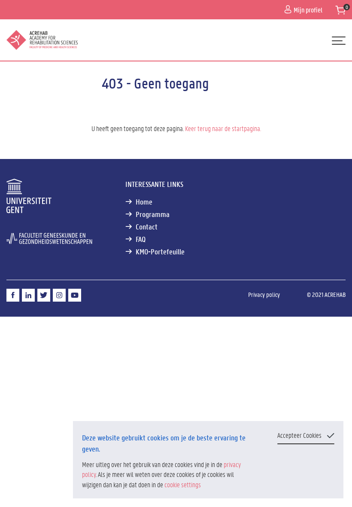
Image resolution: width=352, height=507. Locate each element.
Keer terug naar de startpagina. (223, 128)
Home (144, 202)
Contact (147, 227)
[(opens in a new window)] (12, 295)
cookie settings (182, 484)
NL (15, 71)
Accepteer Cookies (299, 435)
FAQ (141, 239)
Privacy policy (264, 294)
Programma (153, 214)
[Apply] (334, 72)
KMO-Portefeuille (160, 252)
